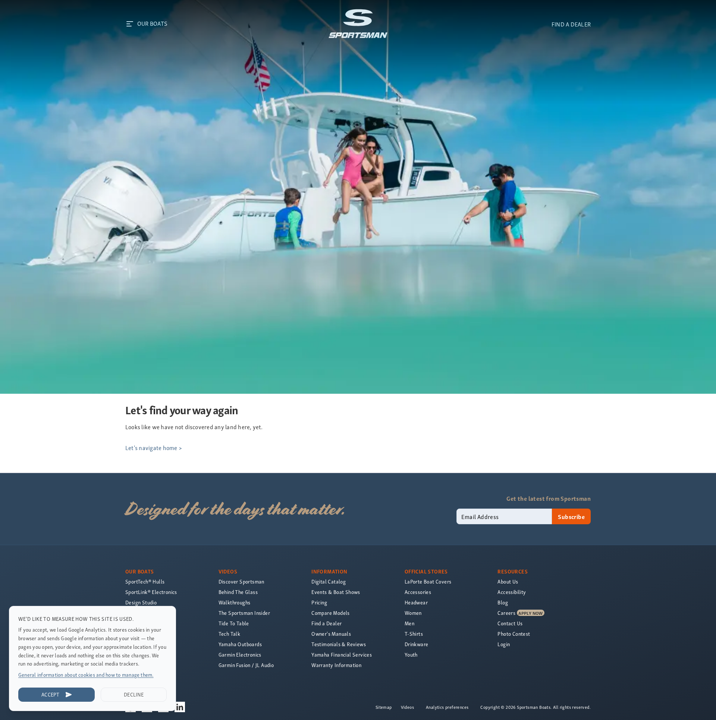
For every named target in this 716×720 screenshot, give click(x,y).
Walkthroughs (235, 602)
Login (503, 644)
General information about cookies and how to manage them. (86, 674)
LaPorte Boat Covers (428, 581)
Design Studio (141, 602)
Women (413, 612)
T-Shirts (414, 633)
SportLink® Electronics (151, 591)
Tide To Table (234, 623)
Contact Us (509, 623)
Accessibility (511, 591)
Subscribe (571, 516)
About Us (507, 581)
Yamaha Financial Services (341, 654)
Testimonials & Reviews (338, 644)
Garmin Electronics (240, 654)
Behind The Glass (238, 591)
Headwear (416, 602)
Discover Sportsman (241, 581)
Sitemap (384, 707)
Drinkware (416, 644)
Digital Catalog (328, 581)
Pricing (319, 602)
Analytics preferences (447, 707)
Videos (407, 707)
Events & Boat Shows (335, 591)
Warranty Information (336, 665)
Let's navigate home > (153, 447)
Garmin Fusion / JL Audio (246, 665)
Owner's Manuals (331, 633)
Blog (502, 602)
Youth (411, 654)
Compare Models (330, 612)
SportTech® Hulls (144, 581)
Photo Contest (513, 633)
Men (409, 623)
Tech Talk (230, 633)
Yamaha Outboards (240, 644)
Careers (506, 612)
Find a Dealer (326, 623)
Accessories (418, 591)
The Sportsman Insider (244, 612)
